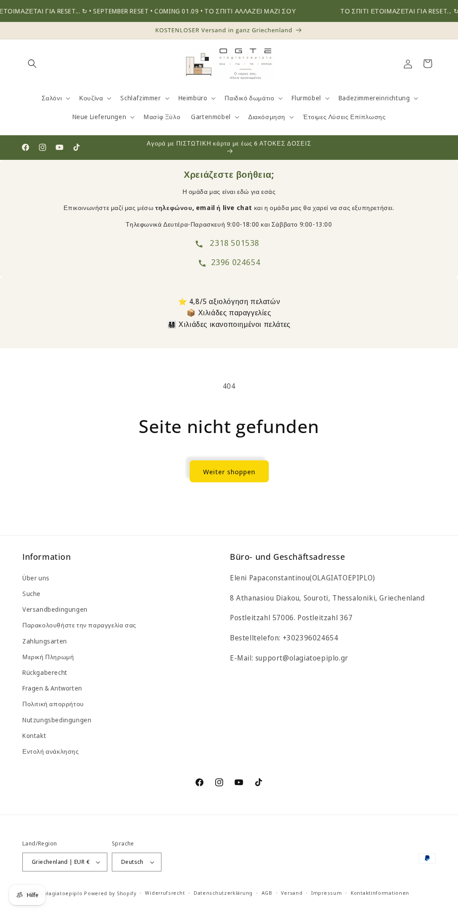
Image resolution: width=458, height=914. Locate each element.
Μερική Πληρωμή (48, 656)
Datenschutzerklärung (223, 892)
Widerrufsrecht (165, 892)
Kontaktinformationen (380, 892)
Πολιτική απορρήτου (53, 703)
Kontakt (34, 735)
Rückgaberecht (45, 672)
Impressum (326, 892)
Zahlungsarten (44, 641)
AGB (267, 892)
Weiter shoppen (229, 471)
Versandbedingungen (55, 609)
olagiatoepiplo (63, 893)
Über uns (36, 578)
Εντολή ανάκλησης (50, 751)
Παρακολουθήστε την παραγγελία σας (79, 625)
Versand (291, 892)
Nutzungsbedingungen (56, 720)
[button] (32, 63)
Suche (31, 593)
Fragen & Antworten (52, 688)
